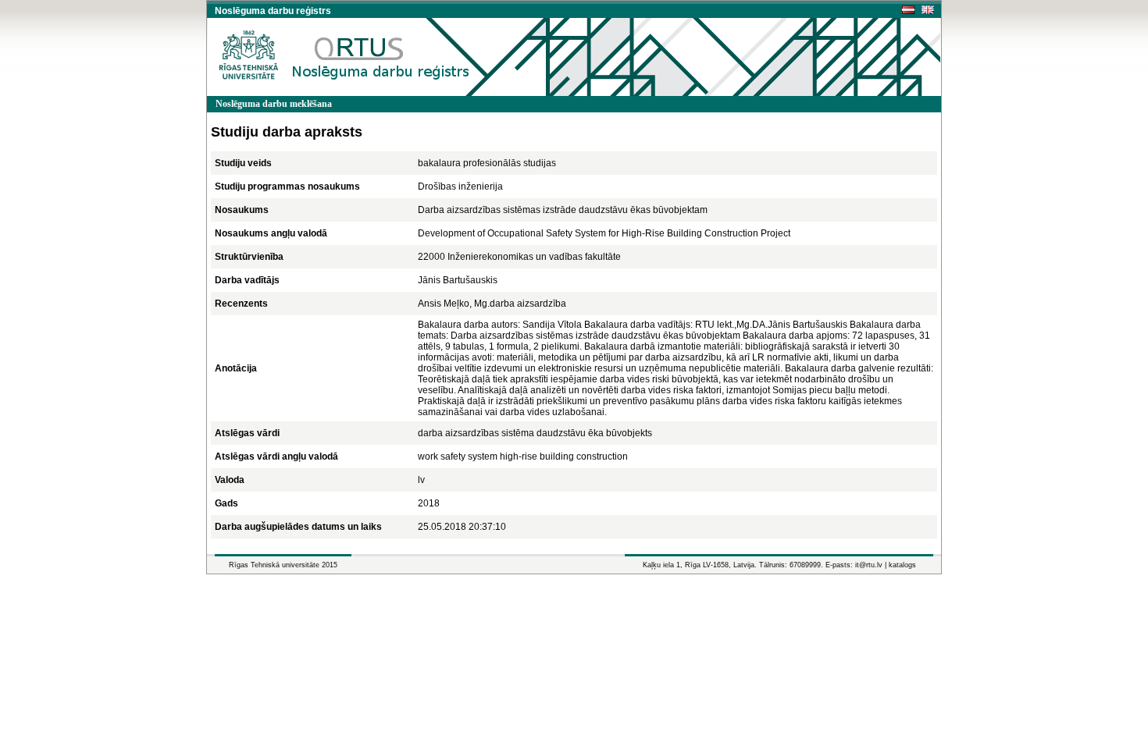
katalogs (902, 565)
